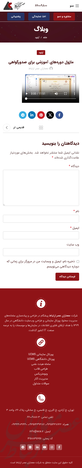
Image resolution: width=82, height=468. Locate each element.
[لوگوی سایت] (14, 5)
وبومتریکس (41, 374)
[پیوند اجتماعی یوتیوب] (44, 447)
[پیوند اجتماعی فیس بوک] (59, 115)
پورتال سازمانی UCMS (41, 354)
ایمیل (74, 228)
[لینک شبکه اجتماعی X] (50, 115)
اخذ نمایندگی (39, 16)
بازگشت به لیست (41, 127)
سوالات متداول (41, 383)
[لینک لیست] (41, 417)
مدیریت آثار (41, 379)
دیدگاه (74, 166)
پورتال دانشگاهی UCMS (41, 359)
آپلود (37, 37)
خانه (45, 37)
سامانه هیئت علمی (41, 364)
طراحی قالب (41, 369)
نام (76, 211)
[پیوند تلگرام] (23, 115)
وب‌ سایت (73, 244)
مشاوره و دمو (64, 16)
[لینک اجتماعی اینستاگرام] (52, 447)
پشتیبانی (16, 16)
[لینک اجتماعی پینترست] (41, 115)
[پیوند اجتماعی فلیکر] (30, 447)
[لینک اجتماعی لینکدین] (32, 115)
